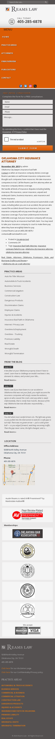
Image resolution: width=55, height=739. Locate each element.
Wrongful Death (12, 348)
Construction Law (12, 295)
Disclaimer (6, 132)
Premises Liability (12, 339)
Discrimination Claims (14, 305)
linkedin (25, 86)
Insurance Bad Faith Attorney (25, 246)
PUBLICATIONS (8, 69)
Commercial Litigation (14, 291)
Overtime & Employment (15, 329)
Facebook (21, 86)
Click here (5, 668)
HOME (5, 37)
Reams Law (28, 9)
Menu (8, 29)
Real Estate (10, 344)
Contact (4, 173)
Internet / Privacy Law (14, 324)
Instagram (30, 86)
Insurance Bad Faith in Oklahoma (19, 320)
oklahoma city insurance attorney (39, 249)
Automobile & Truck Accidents (18, 281)
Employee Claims (12, 310)
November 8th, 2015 (10, 166)
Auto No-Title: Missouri (14, 276)
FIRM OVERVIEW (8, 61)
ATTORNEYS (7, 53)
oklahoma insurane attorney (17, 252)
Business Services (13, 286)
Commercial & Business (12, 693)
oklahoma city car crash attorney (16, 264)
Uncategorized (23, 239)
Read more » (10, 380)
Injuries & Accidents (13, 315)
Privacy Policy (21, 132)
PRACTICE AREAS (9, 45)
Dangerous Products (14, 300)
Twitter (35, 86)
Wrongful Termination (14, 353)
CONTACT (6, 77)
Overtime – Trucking (13, 334)
